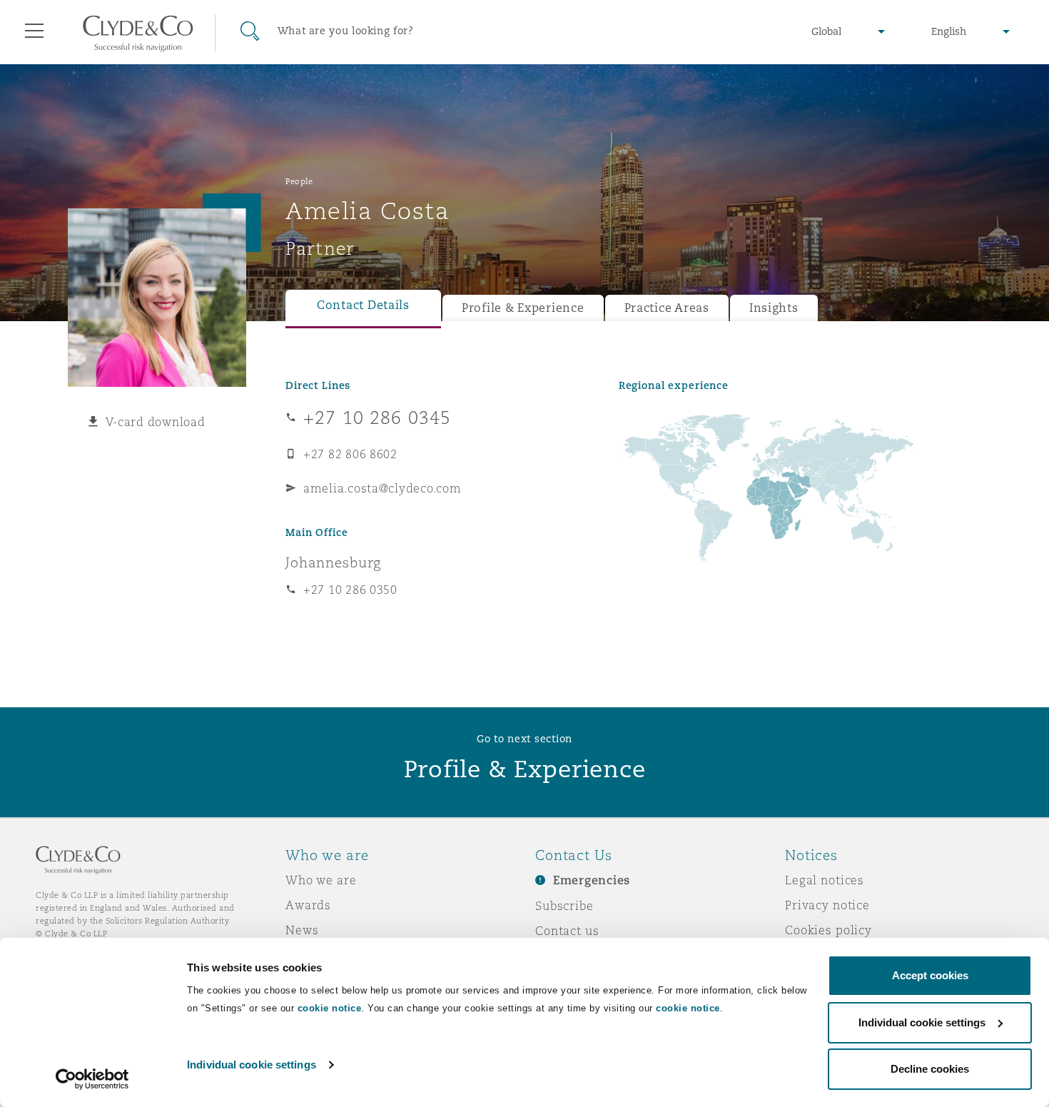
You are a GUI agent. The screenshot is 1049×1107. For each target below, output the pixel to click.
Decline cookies (930, 1069)
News (301, 930)
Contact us (567, 931)
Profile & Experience (523, 307)
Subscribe (564, 906)
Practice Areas (666, 307)
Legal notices (824, 880)
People (299, 181)
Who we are (321, 880)
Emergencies (591, 880)
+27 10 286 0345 (377, 417)
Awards (308, 905)
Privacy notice (827, 905)
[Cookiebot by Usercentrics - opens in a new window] (92, 1079)
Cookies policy (828, 930)
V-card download (156, 422)
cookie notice (330, 1008)
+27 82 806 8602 (350, 454)
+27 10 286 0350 (350, 589)
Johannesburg (333, 562)
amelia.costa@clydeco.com (382, 488)
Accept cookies (930, 975)
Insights (774, 307)
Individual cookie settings (251, 1064)
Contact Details (363, 305)
